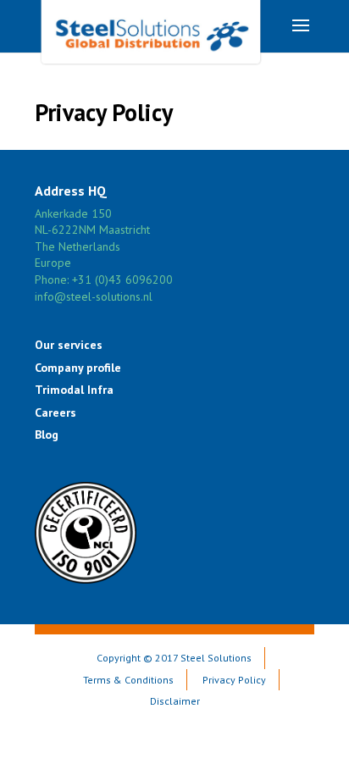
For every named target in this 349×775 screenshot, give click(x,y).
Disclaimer (175, 701)
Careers (55, 412)
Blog (46, 434)
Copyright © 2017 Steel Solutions (174, 657)
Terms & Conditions (128, 679)
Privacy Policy (234, 679)
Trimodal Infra (74, 389)
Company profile (78, 367)
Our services (68, 344)
